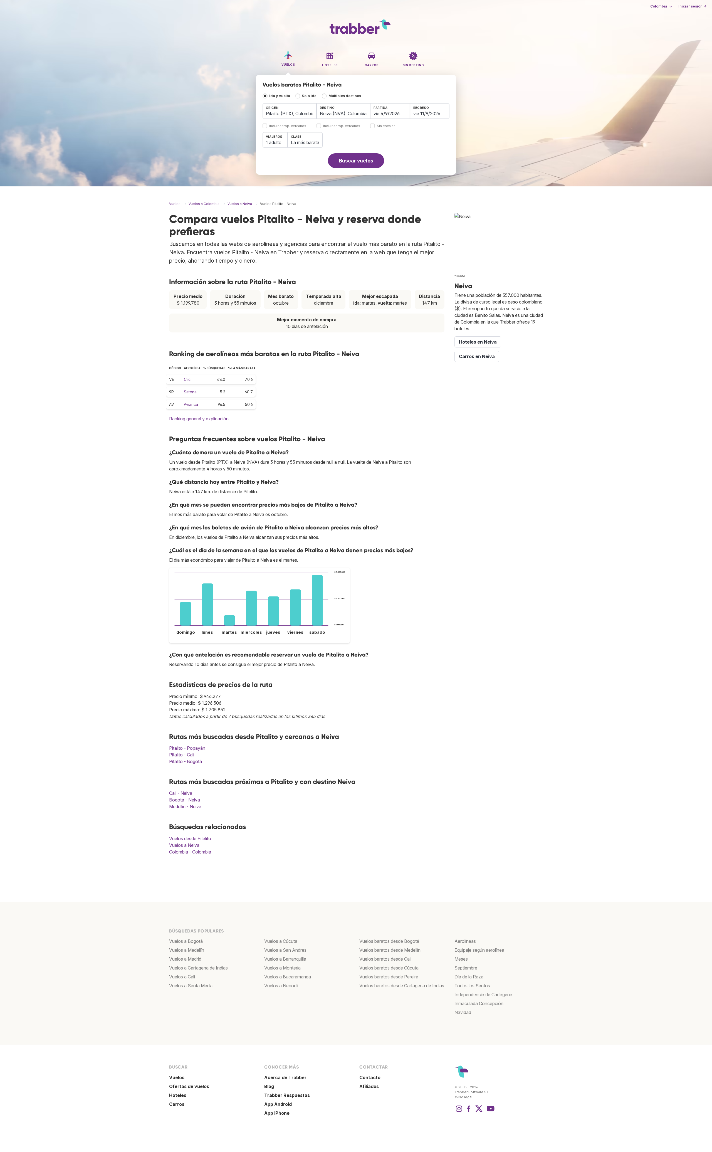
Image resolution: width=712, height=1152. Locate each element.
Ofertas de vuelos (189, 1086)
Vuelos (176, 1077)
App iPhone (277, 1113)
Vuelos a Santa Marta (190, 985)
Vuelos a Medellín (186, 950)
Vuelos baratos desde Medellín (390, 950)
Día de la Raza (468, 977)
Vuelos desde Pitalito (190, 838)
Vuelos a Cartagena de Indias (198, 968)
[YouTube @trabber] (489, 1111)
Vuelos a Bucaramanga (287, 977)
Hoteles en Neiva (478, 342)
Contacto (369, 1077)
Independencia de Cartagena (483, 994)
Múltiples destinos (344, 96)
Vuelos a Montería (282, 968)
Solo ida (309, 96)
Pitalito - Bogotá (185, 761)
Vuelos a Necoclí (281, 985)
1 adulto (273, 142)
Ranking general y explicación (199, 418)
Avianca (191, 404)
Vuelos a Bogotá (186, 941)
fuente (459, 276)
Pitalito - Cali (181, 755)
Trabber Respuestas (287, 1095)
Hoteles (177, 1095)
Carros (176, 1104)
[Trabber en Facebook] (468, 1111)
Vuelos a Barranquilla (285, 959)
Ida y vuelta (279, 96)
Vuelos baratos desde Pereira (388, 977)
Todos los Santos (472, 985)
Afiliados (369, 1086)
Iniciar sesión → (692, 6)
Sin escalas (386, 126)
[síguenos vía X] (478, 1111)
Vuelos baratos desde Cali (385, 959)
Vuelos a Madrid (185, 959)
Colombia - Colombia (190, 852)
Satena (190, 391)
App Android (278, 1104)
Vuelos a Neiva (184, 845)
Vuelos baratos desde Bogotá (389, 941)
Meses (461, 959)
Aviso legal (463, 1097)
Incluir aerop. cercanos (287, 126)
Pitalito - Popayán (187, 748)
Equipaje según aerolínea (479, 950)
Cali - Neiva (180, 793)
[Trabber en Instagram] (458, 1111)
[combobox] (290, 111)
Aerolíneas (465, 941)
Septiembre (465, 968)
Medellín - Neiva (185, 806)
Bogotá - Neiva (184, 800)
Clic (187, 379)
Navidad (462, 1012)
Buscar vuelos (356, 161)
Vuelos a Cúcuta (280, 941)
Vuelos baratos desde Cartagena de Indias (401, 985)
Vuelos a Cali (182, 977)
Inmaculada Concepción (478, 1003)
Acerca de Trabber (285, 1077)
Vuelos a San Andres (285, 950)
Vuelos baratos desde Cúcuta (389, 968)
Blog (269, 1086)
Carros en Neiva (477, 356)
